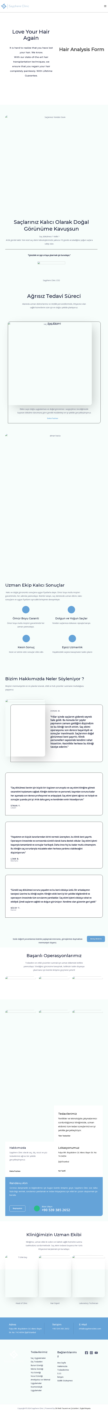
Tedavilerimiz (63, 1369)
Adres (12, 1324)
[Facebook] (86, 1352)
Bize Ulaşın (47, 1206)
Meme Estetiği (37, 1369)
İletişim (57, 1324)
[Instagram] (91, 1352)
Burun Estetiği (37, 1365)
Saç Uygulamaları (38, 1358)
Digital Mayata (85, 1408)
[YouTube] (96, 1352)
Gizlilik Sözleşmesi (65, 1380)
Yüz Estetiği (36, 1372)
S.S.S (59, 1373)
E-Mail (83, 1324)
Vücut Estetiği (37, 1376)
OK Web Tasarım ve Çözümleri (67, 1408)
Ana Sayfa (61, 1362)
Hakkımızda (62, 1366)
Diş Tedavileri (37, 1361)
